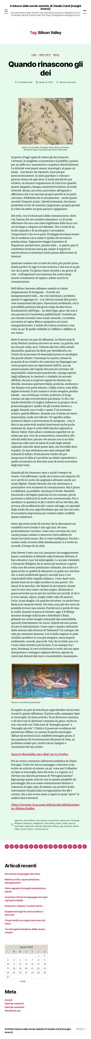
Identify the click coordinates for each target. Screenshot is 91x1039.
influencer (27, 823)
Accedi (8, 1000)
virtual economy (41, 829)
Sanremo (68, 826)
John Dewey (49, 823)
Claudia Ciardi (26, 82)
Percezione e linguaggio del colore (22, 874)
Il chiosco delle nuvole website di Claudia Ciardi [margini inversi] (45, 7)
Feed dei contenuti (14, 1003)
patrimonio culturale (33, 826)
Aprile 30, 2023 (46, 82)
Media (56, 55)
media (65, 823)
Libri (34, 55)
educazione (65, 820)
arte (38, 820)
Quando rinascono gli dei (45, 68)
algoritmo (18, 820)
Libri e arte (45, 55)
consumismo (53, 820)
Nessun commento (68, 82)
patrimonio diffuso (51, 826)
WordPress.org (12, 1010)
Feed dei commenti (14, 1007)
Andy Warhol (29, 820)
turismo (30, 829)
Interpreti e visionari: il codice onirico (24, 906)
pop (61, 826)
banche (44, 820)
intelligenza (38, 823)
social (23, 829)
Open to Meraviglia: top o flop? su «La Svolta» (40, 754)
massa (58, 823)
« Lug (22, 981)
